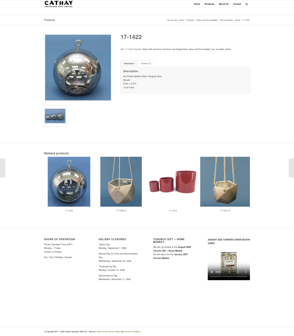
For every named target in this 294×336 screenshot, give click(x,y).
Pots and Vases (155, 49)
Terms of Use (102, 331)
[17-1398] (2, 168)
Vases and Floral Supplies (199, 49)
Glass (145, 49)
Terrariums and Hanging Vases (175, 49)
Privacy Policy (114, 331)
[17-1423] (291, 168)
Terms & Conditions (132, 331)
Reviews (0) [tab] (146, 63)
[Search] (246, 4)
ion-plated (220, 49)
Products (49, 20)
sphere (228, 49)
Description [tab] (129, 63)
